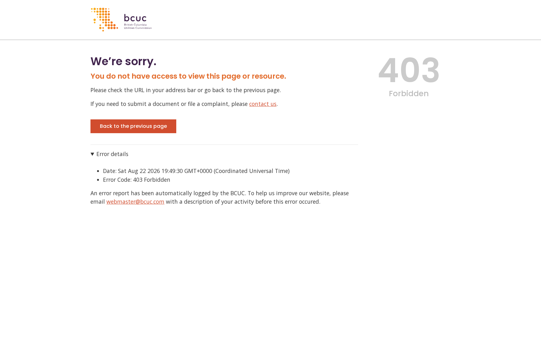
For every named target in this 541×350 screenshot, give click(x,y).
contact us (262, 103)
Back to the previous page (133, 126)
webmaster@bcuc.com (135, 201)
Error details (112, 154)
